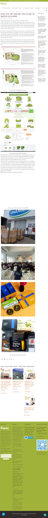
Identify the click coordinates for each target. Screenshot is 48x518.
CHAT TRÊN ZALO (40, 436)
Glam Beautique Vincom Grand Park (17, 486)
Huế (19, 476)
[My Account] (46, 8)
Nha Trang (18, 492)
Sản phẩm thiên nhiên (17, 8)
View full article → (4, 393)
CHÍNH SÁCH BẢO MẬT (29, 431)
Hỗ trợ (43, 8)
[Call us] (45, 516)
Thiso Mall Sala (16, 500)
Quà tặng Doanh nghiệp (28, 8)
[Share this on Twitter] (5, 359)
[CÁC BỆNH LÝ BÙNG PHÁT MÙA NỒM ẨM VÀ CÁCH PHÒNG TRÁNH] (30, 379)
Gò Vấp (16, 493)
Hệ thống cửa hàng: (16, 468)
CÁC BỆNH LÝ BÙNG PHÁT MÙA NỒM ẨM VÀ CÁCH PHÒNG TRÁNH (42, 31)
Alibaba (19, 159)
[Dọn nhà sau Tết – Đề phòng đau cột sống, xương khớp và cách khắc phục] (6, 379)
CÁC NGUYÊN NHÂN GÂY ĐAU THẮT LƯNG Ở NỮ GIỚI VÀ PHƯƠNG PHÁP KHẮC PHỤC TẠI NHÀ (42, 44)
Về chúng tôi (38, 8)
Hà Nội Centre (19, 490)
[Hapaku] (4, 4)
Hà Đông (18, 473)
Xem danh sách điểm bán (17, 508)
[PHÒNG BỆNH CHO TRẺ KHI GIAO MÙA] (29, 406)
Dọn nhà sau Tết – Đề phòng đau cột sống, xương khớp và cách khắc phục (6, 384)
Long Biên (14, 473)
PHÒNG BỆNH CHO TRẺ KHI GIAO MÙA (42, 37)
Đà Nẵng (14, 492)
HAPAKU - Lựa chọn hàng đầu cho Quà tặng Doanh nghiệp (42, 79)
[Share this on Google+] (11, 359)
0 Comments (10, 18)
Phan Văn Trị (15, 498)
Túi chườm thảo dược (6, 8)
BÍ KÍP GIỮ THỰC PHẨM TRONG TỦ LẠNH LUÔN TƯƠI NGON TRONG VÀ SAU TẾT (42, 72)
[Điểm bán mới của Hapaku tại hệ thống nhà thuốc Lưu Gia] (18, 379)
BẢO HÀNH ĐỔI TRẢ (28, 432)
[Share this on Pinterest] (9, 359)
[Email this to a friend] (13, 359)
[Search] (45, 11)
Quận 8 (17, 482)
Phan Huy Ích (20, 498)
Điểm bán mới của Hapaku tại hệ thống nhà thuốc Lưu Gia (42, 24)
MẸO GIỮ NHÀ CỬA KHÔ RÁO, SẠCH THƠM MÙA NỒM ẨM (42, 52)
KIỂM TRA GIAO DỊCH (29, 434)
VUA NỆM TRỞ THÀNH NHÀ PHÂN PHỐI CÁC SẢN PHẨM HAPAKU (42, 59)
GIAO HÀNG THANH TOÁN (30, 429)
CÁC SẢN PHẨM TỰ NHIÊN (42, 433)
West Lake (14, 490)
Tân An (18, 484)
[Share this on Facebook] (7, 359)
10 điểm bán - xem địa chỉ (17, 504)
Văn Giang (17, 475)
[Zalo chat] (4, 516)
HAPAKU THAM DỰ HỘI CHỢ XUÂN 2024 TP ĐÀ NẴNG (42, 65)
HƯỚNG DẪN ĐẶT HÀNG (29, 427)
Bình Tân (18, 481)
